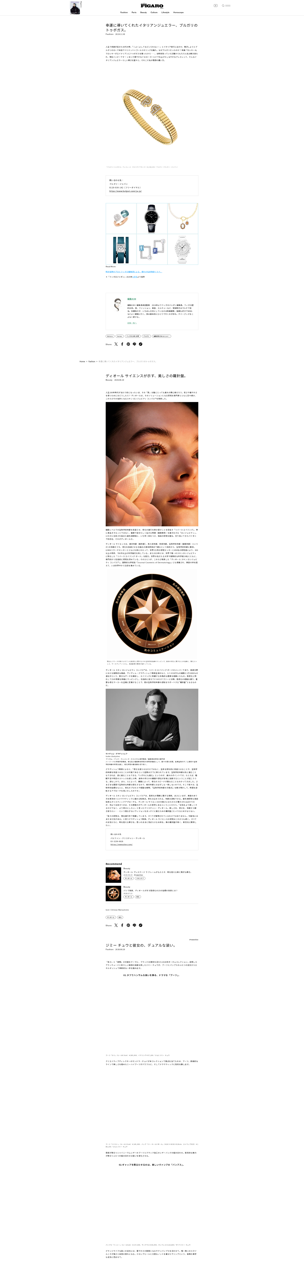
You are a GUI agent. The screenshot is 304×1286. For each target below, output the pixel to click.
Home (82, 361)
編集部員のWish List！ (162, 336)
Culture (154, 12)
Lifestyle (165, 12)
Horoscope (178, 12)
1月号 (134, 277)
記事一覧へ (132, 323)
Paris (134, 12)
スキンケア (140, 878)
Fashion (124, 12)
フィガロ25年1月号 (132, 336)
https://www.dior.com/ (122, 844)
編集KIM (131, 298)
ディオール (128, 878)
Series (119, 336)
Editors (110, 336)
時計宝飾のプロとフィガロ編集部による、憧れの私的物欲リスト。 (134, 271)
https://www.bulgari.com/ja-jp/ (125, 191)
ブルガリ (146, 336)
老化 (137, 897)
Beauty (143, 12)
